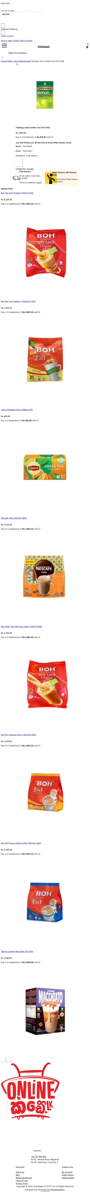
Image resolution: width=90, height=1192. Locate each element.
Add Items (5, 14)
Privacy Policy (22, 1183)
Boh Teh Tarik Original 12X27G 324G (17, 193)
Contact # (20, 155)
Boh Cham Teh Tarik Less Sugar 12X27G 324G (21, 626)
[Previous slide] (3, 1059)
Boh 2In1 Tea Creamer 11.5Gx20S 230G (18, 301)
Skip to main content (10, 40)
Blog (18, 1175)
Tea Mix (27, 61)
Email (18, 151)
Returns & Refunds (24, 1178)
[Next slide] (8, 1059)
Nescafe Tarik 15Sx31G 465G (14, 518)
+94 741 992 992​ (38, 1156)
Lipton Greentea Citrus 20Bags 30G (17, 409)
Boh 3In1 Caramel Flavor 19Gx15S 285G (18, 735)
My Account (67, 1172)
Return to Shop (24, 11)
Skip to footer (26, 40)
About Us (20, 1172)
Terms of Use (22, 1180)
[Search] (2, 57)
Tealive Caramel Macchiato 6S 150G (17, 951)
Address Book (68, 1178)
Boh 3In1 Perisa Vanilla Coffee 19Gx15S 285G (21, 843)
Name (18, 146)
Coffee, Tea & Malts (15, 61)
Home (3, 61)
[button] (17, 64)
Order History (68, 1175)
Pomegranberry (57, 1189)
